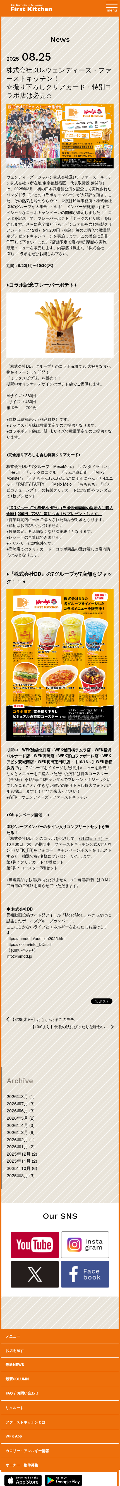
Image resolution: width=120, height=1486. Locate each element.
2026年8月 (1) (21, 1096)
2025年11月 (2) (22, 1161)
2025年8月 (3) (21, 1175)
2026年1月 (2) (21, 1146)
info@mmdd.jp (19, 956)
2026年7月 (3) (21, 1103)
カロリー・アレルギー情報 (27, 1450)
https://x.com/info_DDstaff (29, 944)
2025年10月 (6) (22, 1168)
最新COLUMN (17, 1379)
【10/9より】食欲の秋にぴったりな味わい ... (70, 1026)
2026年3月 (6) (21, 1132)
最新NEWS (15, 1364)
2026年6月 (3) (21, 1110)
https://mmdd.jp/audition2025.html (36, 938)
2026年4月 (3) (21, 1125)
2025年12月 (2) (22, 1154)
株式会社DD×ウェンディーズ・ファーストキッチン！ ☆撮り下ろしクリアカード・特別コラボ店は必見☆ (59, 82)
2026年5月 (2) (21, 1118)
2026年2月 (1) (21, 1139)
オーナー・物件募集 (22, 1464)
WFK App (14, 1436)
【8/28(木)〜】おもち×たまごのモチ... (44, 1019)
